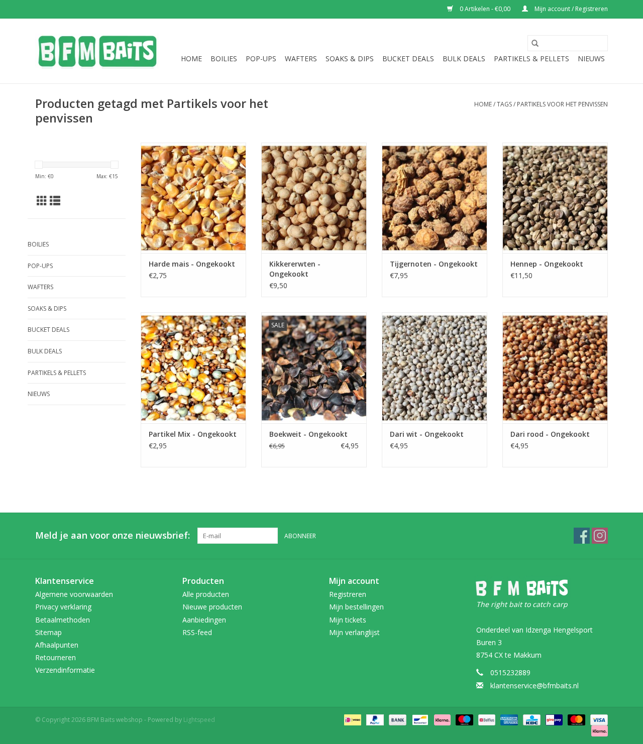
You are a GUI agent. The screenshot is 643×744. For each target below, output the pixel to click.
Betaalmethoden (62, 620)
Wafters (301, 58)
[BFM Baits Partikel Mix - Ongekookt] (193, 367)
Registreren (347, 594)
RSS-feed (197, 632)
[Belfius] (486, 719)
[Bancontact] (419, 719)
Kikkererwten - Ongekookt (294, 269)
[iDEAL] (352, 719)
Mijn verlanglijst (354, 632)
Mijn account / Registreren (570, 9)
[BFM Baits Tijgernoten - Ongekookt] (434, 198)
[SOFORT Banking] (441, 719)
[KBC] (530, 719)
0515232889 (510, 672)
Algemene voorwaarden (74, 594)
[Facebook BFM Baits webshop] (582, 536)
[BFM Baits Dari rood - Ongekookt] (555, 367)
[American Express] (508, 719)
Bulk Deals (464, 58)
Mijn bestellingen (356, 606)
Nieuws (591, 58)
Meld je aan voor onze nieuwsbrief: (112, 535)
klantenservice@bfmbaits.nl (534, 685)
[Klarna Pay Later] (598, 730)
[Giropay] (553, 719)
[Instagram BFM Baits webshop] (600, 536)
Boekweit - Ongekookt (308, 434)
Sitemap (48, 632)
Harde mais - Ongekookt (192, 264)
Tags (504, 104)
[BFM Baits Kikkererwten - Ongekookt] (314, 198)
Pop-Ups (261, 58)
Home (191, 58)
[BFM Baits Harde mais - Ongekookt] (193, 198)
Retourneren (55, 657)
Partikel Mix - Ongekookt (193, 434)
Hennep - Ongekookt (546, 264)
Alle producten (205, 594)
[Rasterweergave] (42, 201)
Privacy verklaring (63, 606)
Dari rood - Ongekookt (550, 434)
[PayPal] (374, 719)
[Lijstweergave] (55, 201)
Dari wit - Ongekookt (427, 434)
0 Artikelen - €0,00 (485, 9)
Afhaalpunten (56, 645)
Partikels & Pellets (531, 58)
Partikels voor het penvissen (562, 104)
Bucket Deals (408, 58)
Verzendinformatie (65, 670)
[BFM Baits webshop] (96, 51)
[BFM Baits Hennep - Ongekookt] (555, 198)
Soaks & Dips (350, 58)
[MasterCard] (575, 719)
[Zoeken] (535, 43)
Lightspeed (199, 719)
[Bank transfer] (396, 719)
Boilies (223, 58)
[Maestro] (463, 719)
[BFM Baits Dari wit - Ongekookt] (434, 367)
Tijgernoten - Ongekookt (434, 264)
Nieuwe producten (212, 606)
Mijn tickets (347, 620)
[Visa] (597, 719)
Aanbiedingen (204, 620)
